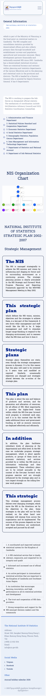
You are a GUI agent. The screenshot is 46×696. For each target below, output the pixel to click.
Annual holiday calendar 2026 (17, 679)
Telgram (9, 662)
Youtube (9, 669)
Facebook (10, 665)
